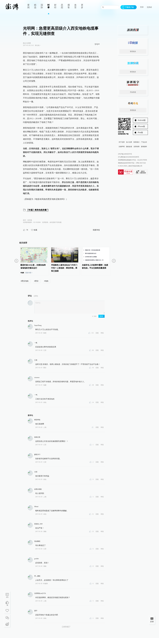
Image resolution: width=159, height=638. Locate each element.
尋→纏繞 (37, 576)
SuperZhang (37, 325)
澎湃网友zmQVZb (40, 593)
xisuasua (36, 377)
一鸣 (35, 395)
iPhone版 (141, 126)
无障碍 (149, 7)
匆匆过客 (37, 437)
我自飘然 (37, 541)
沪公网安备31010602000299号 (128, 157)
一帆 (35, 343)
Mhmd (36, 506)
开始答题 (133, 92)
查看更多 (133, 51)
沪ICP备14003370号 (125, 154)
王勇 (35, 360)
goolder (36, 559)
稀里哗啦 (37, 420)
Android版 (142, 120)
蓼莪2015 (37, 454)
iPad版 (140, 132)
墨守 (35, 611)
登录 (142, 7)
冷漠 (35, 472)
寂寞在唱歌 (38, 489)
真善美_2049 (38, 524)
